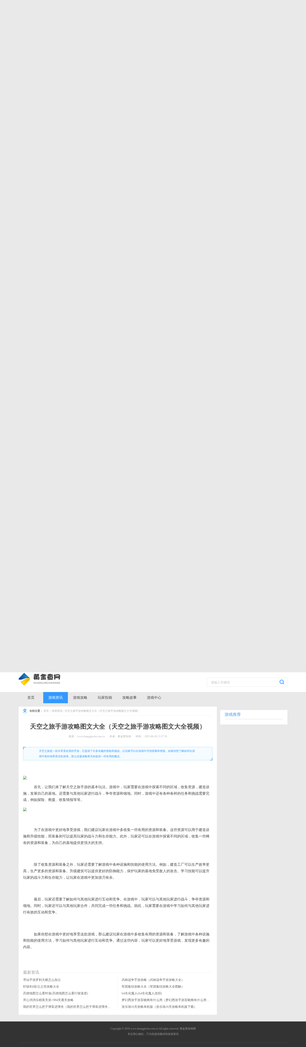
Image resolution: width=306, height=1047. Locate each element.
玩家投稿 (105, 697)
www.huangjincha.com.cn (91, 736)
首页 (30, 697)
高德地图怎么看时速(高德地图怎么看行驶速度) (55, 993)
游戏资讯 (55, 697)
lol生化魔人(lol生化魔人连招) (142, 993)
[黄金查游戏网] (47, 679)
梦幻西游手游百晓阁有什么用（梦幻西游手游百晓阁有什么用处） (167, 1000)
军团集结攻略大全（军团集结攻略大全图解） (153, 986)
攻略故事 (129, 697)
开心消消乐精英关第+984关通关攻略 (48, 1000)
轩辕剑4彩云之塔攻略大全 (41, 986)
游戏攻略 (80, 697)
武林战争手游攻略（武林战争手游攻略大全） (153, 980)
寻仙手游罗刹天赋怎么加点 (42, 980)
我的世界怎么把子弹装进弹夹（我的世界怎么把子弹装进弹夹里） (68, 1006)
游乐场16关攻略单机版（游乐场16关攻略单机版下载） (159, 1006)
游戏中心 (154, 697)
